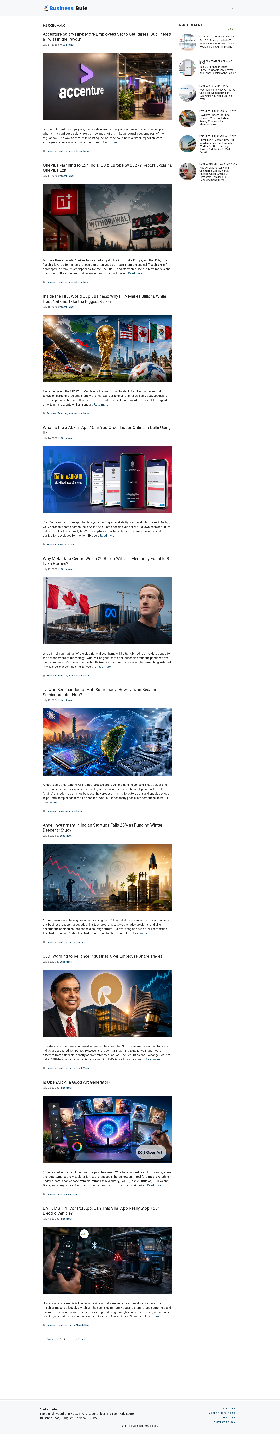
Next (86, 1339)
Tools (75, 1194)
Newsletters (82, 1325)
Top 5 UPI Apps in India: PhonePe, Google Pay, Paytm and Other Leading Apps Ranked (217, 70)
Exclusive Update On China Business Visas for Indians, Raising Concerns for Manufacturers (214, 119)
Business (52, 151)
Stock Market (83, 1068)
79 (78, 1339)
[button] (232, 8)
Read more (110, 142)
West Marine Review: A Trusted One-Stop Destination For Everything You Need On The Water (217, 94)
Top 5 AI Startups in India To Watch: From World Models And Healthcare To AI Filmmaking (217, 43)
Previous (50, 1339)
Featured (62, 151)
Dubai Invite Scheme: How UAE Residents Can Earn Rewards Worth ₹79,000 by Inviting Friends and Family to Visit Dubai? (217, 146)
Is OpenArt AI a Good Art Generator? (76, 1082)
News (86, 151)
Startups (70, 544)
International (75, 151)
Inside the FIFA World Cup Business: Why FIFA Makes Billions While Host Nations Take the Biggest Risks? (104, 299)
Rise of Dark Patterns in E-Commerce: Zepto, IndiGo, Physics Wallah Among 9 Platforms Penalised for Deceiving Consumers (214, 174)
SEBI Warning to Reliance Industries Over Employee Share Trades (103, 956)
